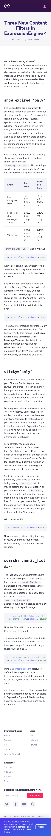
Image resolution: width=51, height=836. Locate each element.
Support (8, 767)
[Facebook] (15, 804)
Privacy (7, 816)
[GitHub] (32, 804)
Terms (16, 816)
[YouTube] (24, 804)
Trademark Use (27, 816)
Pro (5, 744)
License (40, 816)
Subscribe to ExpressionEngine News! (23, 790)
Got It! (41, 827)
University (34, 740)
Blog (6, 781)
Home (7, 735)
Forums (33, 744)
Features (8, 740)
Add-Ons (8, 772)
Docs (32, 735)
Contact (8, 749)
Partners (8, 776)
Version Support (12, 754)
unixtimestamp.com (20, 668)
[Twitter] (7, 804)
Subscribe (35, 795)
